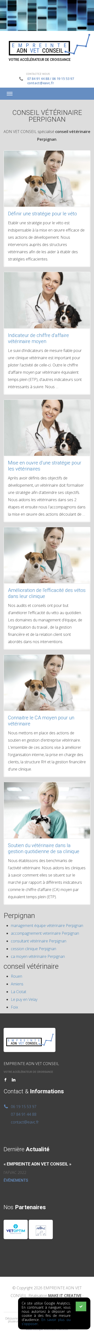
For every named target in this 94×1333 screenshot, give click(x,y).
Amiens (17, 984)
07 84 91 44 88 (38, 78)
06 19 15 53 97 (63, 78)
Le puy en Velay (24, 999)
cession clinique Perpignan (33, 948)
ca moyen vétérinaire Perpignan (38, 956)
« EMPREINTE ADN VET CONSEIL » (37, 1163)
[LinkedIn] (13, 1080)
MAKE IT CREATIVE (64, 1295)
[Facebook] (5, 1080)
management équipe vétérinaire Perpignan (47, 925)
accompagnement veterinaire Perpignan (45, 933)
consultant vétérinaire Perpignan (38, 941)
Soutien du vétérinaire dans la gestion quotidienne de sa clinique (43, 848)
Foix (14, 1007)
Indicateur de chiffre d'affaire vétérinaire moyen (38, 338)
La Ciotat (18, 991)
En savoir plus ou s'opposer (46, 1321)
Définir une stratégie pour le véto (42, 214)
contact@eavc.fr (40, 83)
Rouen (16, 976)
